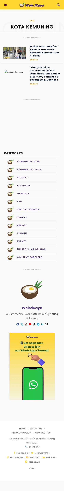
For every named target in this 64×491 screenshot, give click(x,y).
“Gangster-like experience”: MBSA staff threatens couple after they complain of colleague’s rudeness (45, 73)
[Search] (58, 4)
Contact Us (43, 432)
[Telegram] (38, 324)
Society (34, 60)
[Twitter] (22, 324)
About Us (36, 428)
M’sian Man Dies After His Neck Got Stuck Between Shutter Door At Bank (44, 51)
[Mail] (46, 324)
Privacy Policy (21, 432)
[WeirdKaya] (32, 5)
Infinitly (36, 446)
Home (22, 428)
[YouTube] (30, 324)
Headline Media (45, 438)
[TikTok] (34, 324)
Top (33, 468)
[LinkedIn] (42, 324)
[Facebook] (18, 324)
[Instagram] (26, 324)
